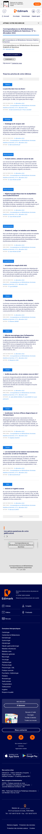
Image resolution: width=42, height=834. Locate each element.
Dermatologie (6, 638)
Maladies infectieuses (9, 648)
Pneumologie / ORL (8, 667)
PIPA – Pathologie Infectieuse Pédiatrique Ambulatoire (19, 791)
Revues (8, 619)
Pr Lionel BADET (27, 397)
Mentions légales (12, 825)
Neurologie (5, 657)
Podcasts (28, 612)
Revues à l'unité (30, 712)
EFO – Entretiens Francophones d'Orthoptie (16, 785)
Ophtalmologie (6, 662)
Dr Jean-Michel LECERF (14, 179)
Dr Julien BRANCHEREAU (15, 397)
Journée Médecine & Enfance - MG (13, 786)
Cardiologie (5, 632)
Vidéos (7, 612)
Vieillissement (6, 686)
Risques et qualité (7, 692)
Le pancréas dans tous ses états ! (14, 89)
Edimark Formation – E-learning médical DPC (16, 776)
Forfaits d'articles (30, 717)
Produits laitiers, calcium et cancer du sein (19, 159)
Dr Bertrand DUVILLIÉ (15, 110)
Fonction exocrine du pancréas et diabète (19, 300)
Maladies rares (6, 651)
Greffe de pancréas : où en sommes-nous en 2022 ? (21, 374)
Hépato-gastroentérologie (10, 646)
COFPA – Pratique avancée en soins (13, 783)
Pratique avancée (7, 670)
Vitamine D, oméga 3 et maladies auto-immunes (21, 230)
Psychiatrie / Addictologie (10, 673)
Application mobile (21, 748)
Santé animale (6, 681)
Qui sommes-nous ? (21, 743)
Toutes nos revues (31, 720)
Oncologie (16, 16)
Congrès (28, 606)
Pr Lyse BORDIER (12, 286)
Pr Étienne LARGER (13, 321)
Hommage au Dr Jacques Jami (15, 124)
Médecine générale (8, 654)
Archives (21, 746)
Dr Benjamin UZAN (13, 360)
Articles (8, 606)
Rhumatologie (6, 678)
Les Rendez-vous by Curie (10, 792)
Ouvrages (30, 715)
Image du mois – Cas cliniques (11, 774)
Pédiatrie (5, 676)
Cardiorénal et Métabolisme (11, 635)
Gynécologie (6, 640)
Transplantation (7, 684)
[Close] (1, 4)
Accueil (6, 16)
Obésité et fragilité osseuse (14, 489)
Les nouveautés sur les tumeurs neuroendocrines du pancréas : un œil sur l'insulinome (20, 453)
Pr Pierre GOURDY (26, 110)
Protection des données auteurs (17, 828)
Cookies (32, 828)
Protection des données (27, 825)
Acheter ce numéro (11, 54)
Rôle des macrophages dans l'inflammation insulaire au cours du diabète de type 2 (18, 336)
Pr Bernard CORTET (13, 509)
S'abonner (8, 59)
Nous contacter (21, 730)
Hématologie (26, 16)
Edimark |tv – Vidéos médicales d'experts (15, 773)
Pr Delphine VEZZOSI (14, 438)
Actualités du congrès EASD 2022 (16, 265)
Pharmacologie (7, 665)
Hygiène (4, 689)
